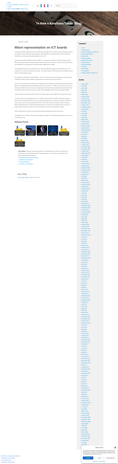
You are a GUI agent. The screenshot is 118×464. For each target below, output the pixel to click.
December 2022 (86, 168)
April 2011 (84, 384)
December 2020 (86, 205)
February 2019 (85, 247)
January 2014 (85, 337)
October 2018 (85, 256)
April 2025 (84, 117)
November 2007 (86, 438)
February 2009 (85, 413)
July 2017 (84, 281)
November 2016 (86, 295)
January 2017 (85, 293)
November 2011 (86, 369)
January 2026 (85, 98)
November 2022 (86, 170)
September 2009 (86, 402)
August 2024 (85, 132)
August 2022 (85, 174)
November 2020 (86, 207)
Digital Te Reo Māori (87, 60)
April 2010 (84, 394)
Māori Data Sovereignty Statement (28, 157)
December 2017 (86, 274)
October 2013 (85, 344)
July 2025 (84, 111)
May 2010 (84, 392)
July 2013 (84, 346)
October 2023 (85, 151)
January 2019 (85, 249)
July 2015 (84, 325)
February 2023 (85, 163)
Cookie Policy (95, 461)
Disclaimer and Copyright (26, 159)
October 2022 (85, 172)
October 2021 (85, 186)
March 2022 (85, 180)
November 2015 (86, 319)
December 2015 (86, 316)
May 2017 (84, 285)
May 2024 (84, 136)
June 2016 (84, 306)
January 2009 (85, 415)
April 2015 (84, 331)
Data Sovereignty (86, 58)
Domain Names (86, 62)
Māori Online (85, 68)
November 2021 (86, 184)
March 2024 (85, 140)
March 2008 (85, 432)
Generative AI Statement (26, 164)
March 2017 (85, 289)
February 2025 (85, 121)
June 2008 (84, 428)
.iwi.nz (83, 47)
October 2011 (85, 371)
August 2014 (85, 335)
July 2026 (84, 86)
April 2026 (84, 92)
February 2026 (85, 96)
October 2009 (85, 400)
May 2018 (84, 264)
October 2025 (85, 105)
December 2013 (86, 339)
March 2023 (85, 161)
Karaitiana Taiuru (23, 8)
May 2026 (84, 90)
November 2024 (86, 126)
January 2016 (85, 314)
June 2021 (84, 195)
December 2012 (86, 358)
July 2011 (84, 377)
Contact (9, 6)
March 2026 (85, 94)
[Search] (74, 5)
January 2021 (85, 203)
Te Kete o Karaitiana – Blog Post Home (17, 4)
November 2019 (86, 230)
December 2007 (86, 436)
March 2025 (85, 119)
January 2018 (85, 272)
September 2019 (86, 235)
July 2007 (84, 442)
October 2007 (85, 440)
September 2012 (86, 363)
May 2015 (84, 329)
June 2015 (84, 327)
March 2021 (85, 201)
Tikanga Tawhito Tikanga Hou (90, 73)
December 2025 (86, 100)
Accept (88, 458)
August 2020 (85, 214)
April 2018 (84, 266)
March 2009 (85, 411)
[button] (115, 447)
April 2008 (84, 430)
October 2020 (85, 209)
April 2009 (84, 409)
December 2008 (86, 417)
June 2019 (84, 239)
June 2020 (84, 216)
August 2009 (85, 404)
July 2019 (84, 237)
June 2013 (84, 348)
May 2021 (84, 197)
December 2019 (86, 228)
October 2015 (85, 321)
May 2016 (84, 308)
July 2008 (84, 425)
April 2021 (84, 199)
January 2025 (85, 124)
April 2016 (84, 310)
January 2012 (85, 367)
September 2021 (86, 188)
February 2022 (85, 182)
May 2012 (84, 365)
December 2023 (86, 147)
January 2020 (85, 226)
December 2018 (86, 251)
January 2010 (85, 398)
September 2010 (86, 390)
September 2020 (86, 212)
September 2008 (86, 421)
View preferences (111, 458)
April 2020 (84, 220)
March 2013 (85, 354)
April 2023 (84, 159)
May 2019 (84, 241)
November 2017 (86, 277)
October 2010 (85, 388)
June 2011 (84, 379)
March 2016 (85, 312)
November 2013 (86, 342)
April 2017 (84, 287)
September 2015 (86, 323)
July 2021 (84, 193)
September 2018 (86, 258)
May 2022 (84, 178)
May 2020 (84, 218)
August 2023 (85, 155)
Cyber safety (85, 56)
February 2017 (85, 291)
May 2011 (84, 381)
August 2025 (85, 109)
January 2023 (85, 165)
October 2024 (85, 128)
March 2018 (85, 268)
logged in (26, 177)
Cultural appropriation (87, 54)
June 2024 (84, 134)
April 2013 (84, 352)
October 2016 (85, 298)
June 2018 (84, 262)
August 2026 (85, 84)
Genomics (84, 66)
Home (9, 2)
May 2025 (84, 115)
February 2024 (85, 142)
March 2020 (85, 222)
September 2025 (86, 107)
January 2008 (85, 434)
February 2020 (85, 224)
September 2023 (86, 153)
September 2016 (86, 300)
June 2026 (84, 88)
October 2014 (85, 333)
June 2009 (84, 407)
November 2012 (86, 360)
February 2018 (85, 270)
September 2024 (86, 130)
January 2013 (85, 356)
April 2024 (84, 138)
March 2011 (85, 386)
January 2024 (85, 144)
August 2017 (85, 279)
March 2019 (85, 245)
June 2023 (84, 157)
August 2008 (85, 423)
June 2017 (84, 283)
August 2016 (85, 302)
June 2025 (84, 113)
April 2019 (84, 243)
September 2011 (86, 373)
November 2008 (86, 419)
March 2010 (85, 396)
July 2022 (84, 176)
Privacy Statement (101, 461)
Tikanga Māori (85, 71)
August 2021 (85, 191)
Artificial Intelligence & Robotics (90, 52)
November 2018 (86, 253)
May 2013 (84, 350)
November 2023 (86, 149)
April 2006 (84, 444)
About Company (11, 8)
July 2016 (84, 304)
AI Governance (86, 50)
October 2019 (85, 233)
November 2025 (86, 103)
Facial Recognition (86, 64)
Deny (99, 458)
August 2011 (85, 375)
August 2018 (85, 260)
